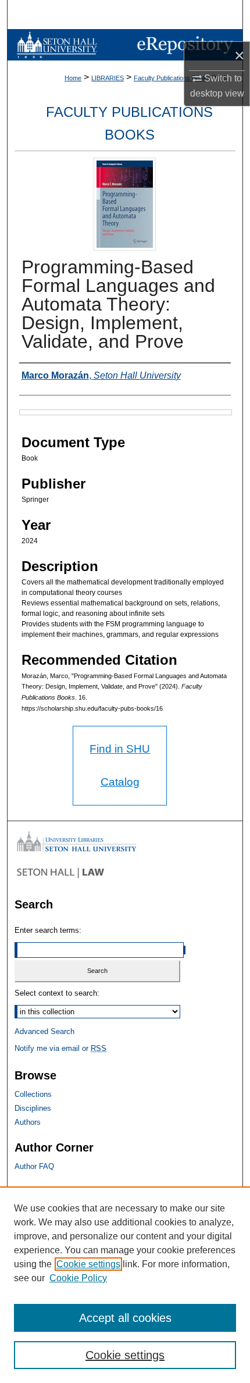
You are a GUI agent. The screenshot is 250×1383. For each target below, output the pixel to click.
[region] (125, 1284)
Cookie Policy (78, 1278)
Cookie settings (88, 1264)
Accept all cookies (125, 1317)
